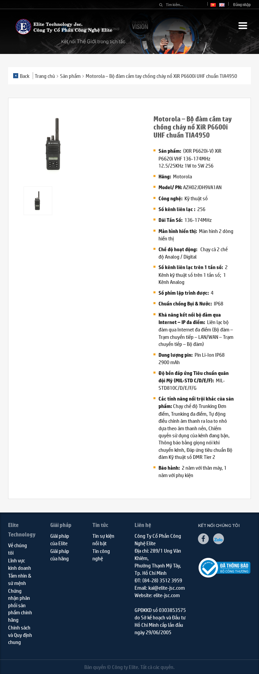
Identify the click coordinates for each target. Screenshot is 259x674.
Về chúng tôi (17, 548)
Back (24, 75)
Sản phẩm (70, 75)
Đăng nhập (242, 4)
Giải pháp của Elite (59, 539)
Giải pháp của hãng (59, 554)
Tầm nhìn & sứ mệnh (19, 579)
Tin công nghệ (101, 554)
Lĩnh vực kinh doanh (19, 564)
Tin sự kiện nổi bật (103, 539)
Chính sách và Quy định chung (20, 634)
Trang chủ (45, 75)
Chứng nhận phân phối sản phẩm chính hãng (20, 605)
